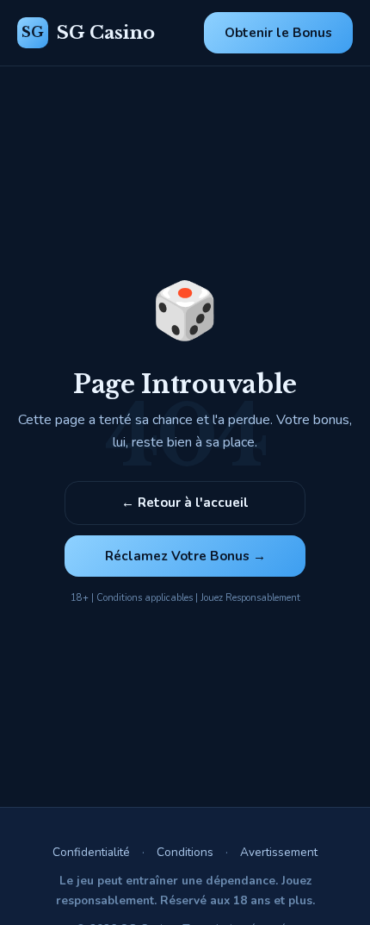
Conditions (185, 852)
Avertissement (279, 852)
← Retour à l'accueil (185, 502)
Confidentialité (91, 852)
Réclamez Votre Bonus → (185, 556)
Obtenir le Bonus (278, 32)
